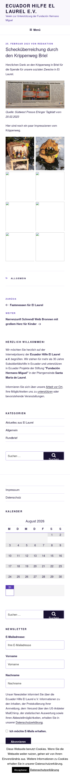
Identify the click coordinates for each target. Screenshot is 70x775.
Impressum (13, 490)
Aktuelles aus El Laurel (19, 422)
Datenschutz (13, 497)
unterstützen (45, 391)
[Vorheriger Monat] (10, 521)
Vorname (11, 656)
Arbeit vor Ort (54, 387)
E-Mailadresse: (15, 637)
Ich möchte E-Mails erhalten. (28, 731)
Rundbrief (11, 438)
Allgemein (18, 278)
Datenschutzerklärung (29, 722)
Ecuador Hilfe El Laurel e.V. (30, 8)
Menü (37, 30)
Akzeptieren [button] (20, 770)
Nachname (12, 675)
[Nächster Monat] (60, 521)
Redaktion (45, 43)
